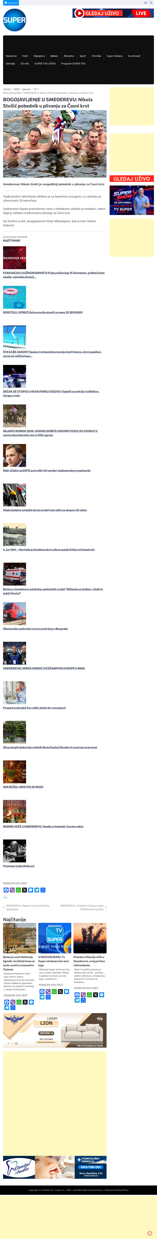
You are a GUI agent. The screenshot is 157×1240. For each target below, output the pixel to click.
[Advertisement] (55, 1082)
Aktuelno (69, 56)
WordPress (122, 1190)
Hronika (96, 56)
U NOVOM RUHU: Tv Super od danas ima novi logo (53, 961)
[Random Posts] (145, 2)
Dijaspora (39, 56)
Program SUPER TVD (73, 63)
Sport (83, 56)
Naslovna (11, 56)
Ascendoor (96, 1190)
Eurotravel (134, 56)
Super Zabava (115, 56)
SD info (25, 63)
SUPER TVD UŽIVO (45, 63)
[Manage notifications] (149, 1233)
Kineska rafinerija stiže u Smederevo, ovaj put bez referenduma (89, 961)
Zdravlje (10, 63)
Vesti (25, 56)
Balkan (54, 56)
